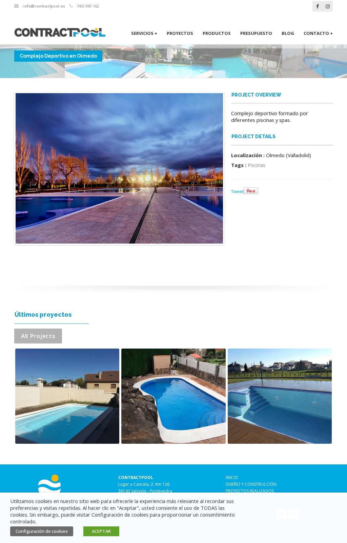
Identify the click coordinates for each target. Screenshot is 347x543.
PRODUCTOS (217, 33)
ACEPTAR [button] (101, 531)
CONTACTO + (318, 33)
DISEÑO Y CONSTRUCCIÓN (251, 484)
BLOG (288, 33)
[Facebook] (317, 6)
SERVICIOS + (144, 33)
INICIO (232, 477)
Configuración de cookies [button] (42, 531)
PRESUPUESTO (256, 33)
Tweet (237, 191)
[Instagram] (328, 6)
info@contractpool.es (44, 5)
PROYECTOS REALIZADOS (250, 491)
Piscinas (256, 165)
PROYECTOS (180, 33)
